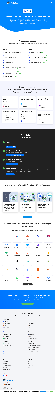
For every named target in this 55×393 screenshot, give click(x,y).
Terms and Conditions (10, 388)
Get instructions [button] (10, 174)
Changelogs (5, 367)
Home (29, 361)
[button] (51, 2)
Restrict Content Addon (32, 353)
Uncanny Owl (12, 382)
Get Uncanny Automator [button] (12, 163)
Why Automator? (31, 363)
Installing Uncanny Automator (33, 347)
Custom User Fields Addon (33, 351)
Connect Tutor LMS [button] (11, 146)
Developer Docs (6, 363)
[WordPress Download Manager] (30, 11)
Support (4, 371)
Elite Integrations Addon (32, 356)
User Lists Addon (31, 354)
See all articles (27, 216)
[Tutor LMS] (25, 11)
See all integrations (27, 284)
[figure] (3, 52)
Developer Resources (7, 365)
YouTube (6, 375)
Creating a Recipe (31, 349)
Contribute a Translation (7, 369)
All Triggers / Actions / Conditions (34, 345)
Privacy (4, 388)
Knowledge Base (6, 361)
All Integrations (31, 343)
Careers (29, 367)
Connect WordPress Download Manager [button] (15, 155)
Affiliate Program (31, 365)
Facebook (3, 375)
